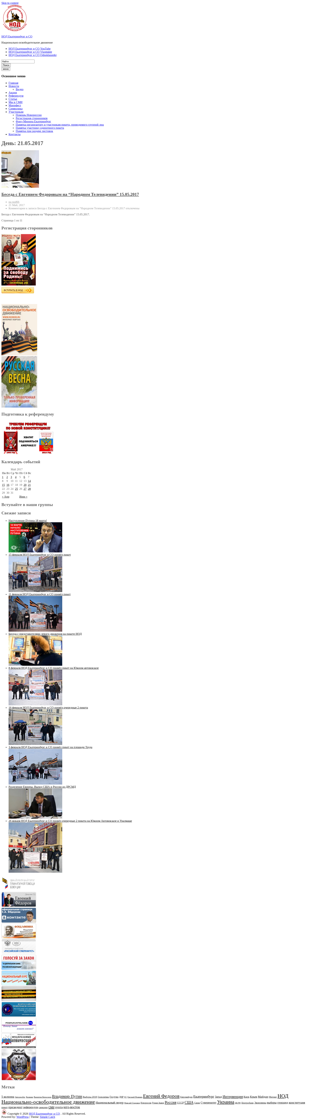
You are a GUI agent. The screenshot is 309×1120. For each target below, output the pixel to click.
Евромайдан (186, 1097)
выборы (272, 1102)
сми (51, 1107)
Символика (16, 108)
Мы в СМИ (16, 102)
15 (3, 484)
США (189, 1102)
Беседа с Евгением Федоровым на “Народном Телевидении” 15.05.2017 (70, 194)
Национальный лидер (110, 1102)
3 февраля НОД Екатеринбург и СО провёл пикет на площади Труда (50, 747)
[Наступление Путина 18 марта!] (35, 551)
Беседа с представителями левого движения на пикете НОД (45, 633)
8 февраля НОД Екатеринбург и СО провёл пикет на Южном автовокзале (54, 667)
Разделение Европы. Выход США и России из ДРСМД (42, 786)
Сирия (197, 1103)
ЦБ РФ (238, 1103)
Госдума (114, 1097)
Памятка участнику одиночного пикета (40, 127)
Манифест (15, 105)
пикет (4, 1107)
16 (7, 484)
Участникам (16, 111)
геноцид (282, 1102)
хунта (59, 1107)
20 (25, 484)
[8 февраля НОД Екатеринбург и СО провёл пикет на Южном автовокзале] (35, 704)
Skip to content (9, 2)
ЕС (125, 1097)
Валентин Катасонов (42, 1097)
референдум (30, 1107)
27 (25, 488)
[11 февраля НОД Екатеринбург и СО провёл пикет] (35, 630)
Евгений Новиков (134, 1097)
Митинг (273, 1097)
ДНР (121, 1097)
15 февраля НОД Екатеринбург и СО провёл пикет (40, 554)
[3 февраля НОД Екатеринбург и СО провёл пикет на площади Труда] (35, 783)
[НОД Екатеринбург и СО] (4, 1113)
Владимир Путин (67, 1096)
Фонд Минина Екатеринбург (33, 121)
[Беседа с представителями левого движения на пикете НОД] (35, 664)
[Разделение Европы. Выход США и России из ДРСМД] (35, 817)
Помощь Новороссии (29, 115)
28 (29, 488)
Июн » (23, 496)
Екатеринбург (203, 1096)
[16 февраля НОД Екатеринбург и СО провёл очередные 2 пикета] (35, 743)
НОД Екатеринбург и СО (16, 36)
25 (16, 488)
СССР (180, 1102)
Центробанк (247, 1103)
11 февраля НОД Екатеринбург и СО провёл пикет (40, 594)
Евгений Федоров (161, 1096)
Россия (170, 1102)
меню (6, 69)
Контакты (15, 134)
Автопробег (20, 1097)
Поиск (6, 65)
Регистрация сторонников (32, 118)
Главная (13, 82)
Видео (19, 89)
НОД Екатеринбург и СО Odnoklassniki (33, 55)
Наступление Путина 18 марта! (28, 520)
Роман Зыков (158, 1103)
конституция (297, 1102)
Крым (253, 1096)
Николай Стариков (132, 1103)
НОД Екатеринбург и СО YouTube (30, 48)
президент (15, 1107)
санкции (43, 1107)
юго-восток (71, 1107)
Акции (13, 92)
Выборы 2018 (90, 1097)
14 (29, 480)
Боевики (29, 1097)
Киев (246, 1096)
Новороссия (146, 1103)
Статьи (13, 98)
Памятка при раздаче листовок (34, 131)
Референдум (16, 95)
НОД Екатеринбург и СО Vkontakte (30, 51)
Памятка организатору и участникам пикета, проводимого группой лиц (60, 124)
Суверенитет (208, 1102)
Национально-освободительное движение (48, 1102)
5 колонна (7, 1096)
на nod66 (14, 201)
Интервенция (233, 1096)
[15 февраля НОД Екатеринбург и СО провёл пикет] (35, 591)
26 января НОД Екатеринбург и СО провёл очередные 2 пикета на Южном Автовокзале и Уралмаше (70, 820)
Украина (225, 1102)
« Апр (5, 496)
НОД (283, 1096)
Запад (218, 1096)
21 (29, 484)
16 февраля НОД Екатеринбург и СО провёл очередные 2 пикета (48, 707)
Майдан (263, 1096)
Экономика (260, 1102)
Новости (14, 86)
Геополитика (103, 1097)
